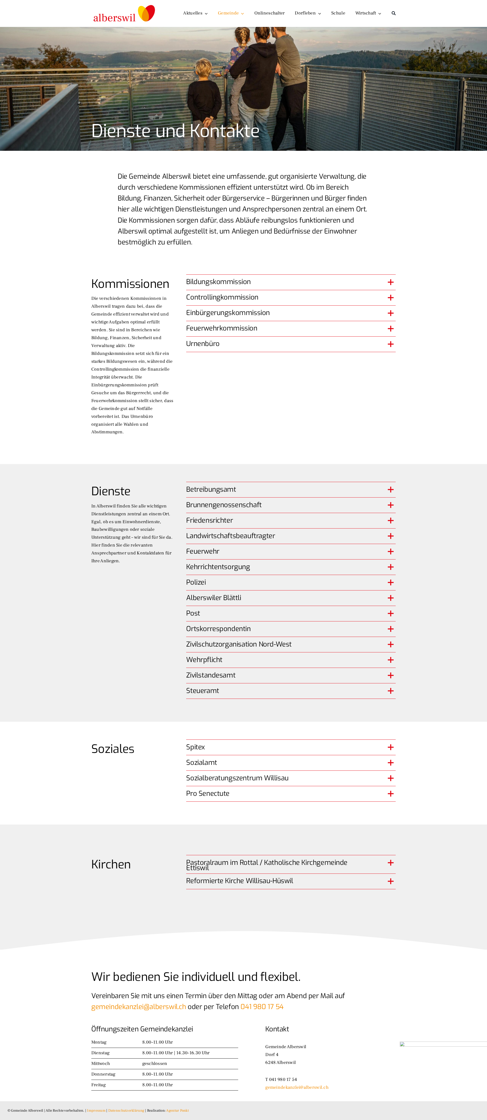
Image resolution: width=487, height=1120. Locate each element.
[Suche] (394, 13)
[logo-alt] (124, 4)
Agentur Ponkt (177, 1110)
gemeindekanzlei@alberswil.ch (138, 1006)
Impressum (96, 1110)
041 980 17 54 (262, 1006)
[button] (291, 282)
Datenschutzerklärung (126, 1110)
